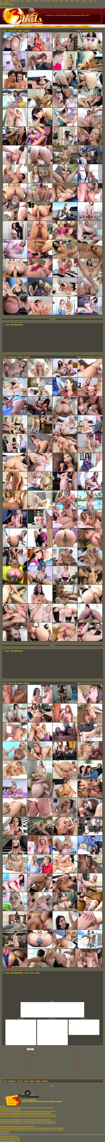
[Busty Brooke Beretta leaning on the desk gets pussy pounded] (14, 69)
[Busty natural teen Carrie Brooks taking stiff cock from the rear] (65, 527)
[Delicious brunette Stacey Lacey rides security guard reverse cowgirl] (39, 414)
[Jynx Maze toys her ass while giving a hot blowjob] (39, 966)
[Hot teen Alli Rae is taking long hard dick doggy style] (90, 740)
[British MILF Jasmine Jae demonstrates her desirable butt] (65, 778)
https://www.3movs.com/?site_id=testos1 (10, 1109)
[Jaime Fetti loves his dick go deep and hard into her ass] (14, 508)
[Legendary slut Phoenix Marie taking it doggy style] (65, 276)
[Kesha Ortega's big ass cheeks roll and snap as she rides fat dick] (90, 314)
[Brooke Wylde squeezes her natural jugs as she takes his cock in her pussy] (14, 257)
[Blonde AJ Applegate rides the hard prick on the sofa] (90, 239)
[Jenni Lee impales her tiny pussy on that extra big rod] (90, 69)
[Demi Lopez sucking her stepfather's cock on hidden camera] (90, 778)
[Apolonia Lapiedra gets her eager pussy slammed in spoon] (65, 891)
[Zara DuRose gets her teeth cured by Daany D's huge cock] (65, 395)
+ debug (67, 0)
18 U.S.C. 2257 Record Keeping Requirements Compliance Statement (42, 1101)
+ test (22, 0)
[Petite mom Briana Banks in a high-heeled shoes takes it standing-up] (14, 565)
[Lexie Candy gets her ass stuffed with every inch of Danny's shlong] (90, 584)
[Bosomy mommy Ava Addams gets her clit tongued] (14, 621)
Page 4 (26, 7)
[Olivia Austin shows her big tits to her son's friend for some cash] (39, 853)
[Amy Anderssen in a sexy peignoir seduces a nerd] (90, 470)
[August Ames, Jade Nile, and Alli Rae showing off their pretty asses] (39, 201)
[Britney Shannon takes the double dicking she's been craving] (14, 702)
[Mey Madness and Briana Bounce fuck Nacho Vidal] (90, 452)
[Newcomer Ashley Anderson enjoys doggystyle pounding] (39, 640)
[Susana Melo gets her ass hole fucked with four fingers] (39, 929)
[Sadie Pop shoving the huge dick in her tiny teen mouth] (39, 125)
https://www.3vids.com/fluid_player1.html (10, 1141)
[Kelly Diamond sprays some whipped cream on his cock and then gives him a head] (14, 834)
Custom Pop (3, 1106)
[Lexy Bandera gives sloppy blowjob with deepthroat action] (90, 872)
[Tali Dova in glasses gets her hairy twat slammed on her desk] (39, 527)
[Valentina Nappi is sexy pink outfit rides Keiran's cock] (39, 50)
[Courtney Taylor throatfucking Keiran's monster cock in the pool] (14, 759)
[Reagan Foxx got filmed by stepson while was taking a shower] (65, 69)
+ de (1, 0)
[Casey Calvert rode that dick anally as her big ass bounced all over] (90, 602)
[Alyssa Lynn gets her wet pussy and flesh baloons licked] (65, 853)
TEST (87, 15)
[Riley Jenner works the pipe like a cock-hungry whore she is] (39, 376)
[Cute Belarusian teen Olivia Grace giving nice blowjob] (39, 759)
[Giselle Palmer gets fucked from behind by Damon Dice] (39, 910)
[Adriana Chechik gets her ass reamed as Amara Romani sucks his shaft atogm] (65, 740)
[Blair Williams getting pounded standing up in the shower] (14, 125)
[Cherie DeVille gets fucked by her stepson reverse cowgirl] (65, 452)
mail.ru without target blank (6, 4)
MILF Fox (67, 15)
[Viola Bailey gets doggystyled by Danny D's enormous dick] (14, 295)
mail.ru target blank (4, 2)
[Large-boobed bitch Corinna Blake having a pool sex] (65, 508)
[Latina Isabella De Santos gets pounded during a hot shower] (14, 602)
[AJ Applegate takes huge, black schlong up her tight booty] (65, 489)
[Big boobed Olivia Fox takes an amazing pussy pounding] (14, 778)
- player (72, 0)
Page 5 (30, 7)
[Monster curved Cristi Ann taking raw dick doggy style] (14, 816)
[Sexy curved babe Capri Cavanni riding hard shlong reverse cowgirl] (65, 257)
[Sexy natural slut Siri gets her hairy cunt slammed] (90, 414)
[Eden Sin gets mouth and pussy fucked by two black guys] (65, 106)
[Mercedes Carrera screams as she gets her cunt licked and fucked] (39, 721)
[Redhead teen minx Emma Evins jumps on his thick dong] (14, 721)
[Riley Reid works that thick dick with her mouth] (90, 816)
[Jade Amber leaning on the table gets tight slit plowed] (90, 891)
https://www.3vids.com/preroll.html (8, 1136)
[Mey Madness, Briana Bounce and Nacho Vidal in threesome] (90, 182)
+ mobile (6, 0)
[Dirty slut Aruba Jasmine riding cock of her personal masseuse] (65, 602)
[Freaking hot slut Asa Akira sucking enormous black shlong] (65, 470)
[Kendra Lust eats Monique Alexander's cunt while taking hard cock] (14, 395)
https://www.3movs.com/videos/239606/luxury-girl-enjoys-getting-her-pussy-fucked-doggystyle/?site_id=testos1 (28, 1111)
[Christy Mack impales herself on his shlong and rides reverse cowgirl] (65, 816)
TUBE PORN (46, 26)
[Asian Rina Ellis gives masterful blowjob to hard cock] (65, 88)
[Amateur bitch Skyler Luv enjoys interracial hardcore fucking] (90, 546)
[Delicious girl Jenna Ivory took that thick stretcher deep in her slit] (39, 470)
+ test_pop (35, 0)
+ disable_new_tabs (14, 0)
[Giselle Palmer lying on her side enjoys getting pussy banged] (14, 376)
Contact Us (25, 1100)
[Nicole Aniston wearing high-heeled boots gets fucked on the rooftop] (90, 947)
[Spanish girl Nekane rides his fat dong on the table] (14, 947)
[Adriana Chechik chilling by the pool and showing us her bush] (14, 106)
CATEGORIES (59, 26)
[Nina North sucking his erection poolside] (65, 182)
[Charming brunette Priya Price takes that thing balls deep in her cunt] (14, 163)
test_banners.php (4, 1133)
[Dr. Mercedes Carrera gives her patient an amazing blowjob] (90, 834)
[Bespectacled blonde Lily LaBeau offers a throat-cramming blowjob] (14, 740)
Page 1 (15, 7)
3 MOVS (33, 26)
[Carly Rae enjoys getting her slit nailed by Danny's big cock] (65, 433)
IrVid (82, 15)
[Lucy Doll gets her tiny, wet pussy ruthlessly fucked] (90, 376)
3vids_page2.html (4, 1131)
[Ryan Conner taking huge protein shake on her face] (90, 721)
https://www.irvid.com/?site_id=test (8, 1126)
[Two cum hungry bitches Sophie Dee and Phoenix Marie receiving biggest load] (14, 88)
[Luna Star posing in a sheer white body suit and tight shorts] (39, 602)
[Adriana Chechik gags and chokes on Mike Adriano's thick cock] (14, 910)
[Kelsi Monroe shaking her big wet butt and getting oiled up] (90, 508)
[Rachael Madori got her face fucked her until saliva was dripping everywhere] (39, 565)
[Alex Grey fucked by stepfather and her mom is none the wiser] (39, 546)
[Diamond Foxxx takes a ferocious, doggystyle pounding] (90, 910)
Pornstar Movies (75, 15)
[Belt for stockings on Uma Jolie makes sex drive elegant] (14, 546)
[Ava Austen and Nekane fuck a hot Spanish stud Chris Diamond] (65, 376)
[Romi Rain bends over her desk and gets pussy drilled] (39, 433)
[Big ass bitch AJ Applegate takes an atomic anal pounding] (14, 50)
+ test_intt (41, 0)
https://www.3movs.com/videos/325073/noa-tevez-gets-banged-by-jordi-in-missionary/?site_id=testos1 (25, 1112)
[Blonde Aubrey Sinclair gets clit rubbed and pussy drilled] (65, 640)
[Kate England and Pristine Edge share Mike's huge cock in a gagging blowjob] (65, 834)
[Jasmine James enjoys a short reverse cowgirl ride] (65, 584)
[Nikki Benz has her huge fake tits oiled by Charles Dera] (39, 702)
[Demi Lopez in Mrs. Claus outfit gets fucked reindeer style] (14, 966)
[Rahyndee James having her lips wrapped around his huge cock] (90, 702)
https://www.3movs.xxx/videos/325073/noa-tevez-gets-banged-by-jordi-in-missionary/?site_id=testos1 (25, 1119)
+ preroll (61, 0)
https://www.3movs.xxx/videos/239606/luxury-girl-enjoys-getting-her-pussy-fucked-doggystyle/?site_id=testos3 (27, 1123)
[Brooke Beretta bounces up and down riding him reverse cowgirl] (14, 470)
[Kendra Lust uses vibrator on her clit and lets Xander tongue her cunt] (14, 929)
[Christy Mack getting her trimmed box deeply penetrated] (39, 257)
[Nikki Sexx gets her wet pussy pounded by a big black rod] (39, 144)
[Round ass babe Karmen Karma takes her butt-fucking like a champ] (14, 414)
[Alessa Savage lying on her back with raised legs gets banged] (90, 50)
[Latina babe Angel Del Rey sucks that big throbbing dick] (65, 929)
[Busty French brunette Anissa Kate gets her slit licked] (65, 295)
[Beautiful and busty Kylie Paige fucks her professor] (39, 508)
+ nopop (90, 0)
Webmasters (33, 1100)
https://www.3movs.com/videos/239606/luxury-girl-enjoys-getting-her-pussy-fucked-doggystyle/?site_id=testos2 (28, 1114)
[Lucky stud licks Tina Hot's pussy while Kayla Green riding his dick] (14, 433)
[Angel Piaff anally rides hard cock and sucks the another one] (65, 910)
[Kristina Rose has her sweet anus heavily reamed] (14, 201)
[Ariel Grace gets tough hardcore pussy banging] (90, 106)
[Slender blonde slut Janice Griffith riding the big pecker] (14, 797)
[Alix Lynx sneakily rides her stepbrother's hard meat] (39, 395)
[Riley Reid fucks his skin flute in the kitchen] (65, 50)
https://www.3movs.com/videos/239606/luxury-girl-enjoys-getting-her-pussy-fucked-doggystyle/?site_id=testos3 (28, 1116)
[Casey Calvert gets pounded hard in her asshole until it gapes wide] (90, 929)
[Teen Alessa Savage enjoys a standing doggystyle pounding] (90, 88)
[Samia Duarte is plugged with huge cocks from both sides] (90, 295)
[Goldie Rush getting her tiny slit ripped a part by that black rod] (90, 640)
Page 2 (18, 7)
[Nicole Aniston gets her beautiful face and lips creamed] (90, 144)
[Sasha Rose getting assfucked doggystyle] (65, 621)
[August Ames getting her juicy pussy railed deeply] (65, 872)
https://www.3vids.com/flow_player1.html (10, 1139)
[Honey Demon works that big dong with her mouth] (65, 966)
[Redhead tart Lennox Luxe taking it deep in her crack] (65, 314)
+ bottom (77, 0)
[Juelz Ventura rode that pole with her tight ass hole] (65, 947)
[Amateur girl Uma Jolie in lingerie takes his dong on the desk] (90, 395)
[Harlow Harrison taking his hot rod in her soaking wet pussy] (65, 201)
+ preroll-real (54, 0)
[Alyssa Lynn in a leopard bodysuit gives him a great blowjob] (39, 489)
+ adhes (48, 0)
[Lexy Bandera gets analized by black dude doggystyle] (39, 452)
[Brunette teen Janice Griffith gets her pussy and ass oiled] (90, 276)
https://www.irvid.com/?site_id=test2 (26, 1126)
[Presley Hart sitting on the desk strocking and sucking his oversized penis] (65, 565)
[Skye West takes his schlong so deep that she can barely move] (39, 797)
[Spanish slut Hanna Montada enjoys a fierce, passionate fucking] (65, 797)
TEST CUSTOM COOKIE (6, 7)
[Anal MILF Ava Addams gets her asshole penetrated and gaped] (90, 797)
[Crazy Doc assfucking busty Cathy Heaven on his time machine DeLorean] (90, 163)
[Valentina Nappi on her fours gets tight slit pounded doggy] (14, 891)
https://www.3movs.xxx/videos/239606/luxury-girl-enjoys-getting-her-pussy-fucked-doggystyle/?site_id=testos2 (27, 1121)
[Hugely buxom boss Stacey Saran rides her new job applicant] (39, 584)
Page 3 (22, 7)
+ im (95, 0)
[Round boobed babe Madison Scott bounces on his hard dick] (14, 853)
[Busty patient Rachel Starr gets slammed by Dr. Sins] (65, 125)
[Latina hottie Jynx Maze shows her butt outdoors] (65, 546)
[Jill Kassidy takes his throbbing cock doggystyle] (90, 201)
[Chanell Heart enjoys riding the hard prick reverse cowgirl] (90, 621)
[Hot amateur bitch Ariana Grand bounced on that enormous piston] (39, 220)
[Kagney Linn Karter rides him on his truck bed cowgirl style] (65, 220)
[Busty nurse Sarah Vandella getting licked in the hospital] (14, 182)
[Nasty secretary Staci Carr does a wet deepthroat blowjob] (90, 759)
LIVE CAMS (84, 26)
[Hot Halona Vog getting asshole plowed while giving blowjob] (39, 239)
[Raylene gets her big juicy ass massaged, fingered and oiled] (90, 257)
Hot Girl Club (59, 15)
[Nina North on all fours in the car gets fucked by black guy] (14, 220)
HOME (20, 26)
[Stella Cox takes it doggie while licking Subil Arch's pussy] (65, 759)
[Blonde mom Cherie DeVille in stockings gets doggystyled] (65, 239)
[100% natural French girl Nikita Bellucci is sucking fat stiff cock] (39, 69)
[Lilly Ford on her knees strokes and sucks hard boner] (39, 182)
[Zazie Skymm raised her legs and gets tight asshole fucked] (39, 621)
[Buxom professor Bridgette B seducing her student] (39, 872)
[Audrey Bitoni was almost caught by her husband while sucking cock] (14, 452)
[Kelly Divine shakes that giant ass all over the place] (39, 816)
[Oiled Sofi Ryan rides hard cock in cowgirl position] (14, 276)
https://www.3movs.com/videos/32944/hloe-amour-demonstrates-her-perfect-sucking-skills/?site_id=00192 (26, 1107)
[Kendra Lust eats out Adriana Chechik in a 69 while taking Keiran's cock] (90, 966)
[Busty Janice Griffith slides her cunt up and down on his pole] (90, 125)
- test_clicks (28, 0)
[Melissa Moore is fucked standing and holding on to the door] (65, 144)
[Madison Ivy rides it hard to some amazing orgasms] (65, 163)
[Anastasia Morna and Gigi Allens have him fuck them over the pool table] (39, 314)
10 (101, 30)
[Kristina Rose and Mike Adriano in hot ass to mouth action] (39, 163)
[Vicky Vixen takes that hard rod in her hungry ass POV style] (65, 414)
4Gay (52, 1086)
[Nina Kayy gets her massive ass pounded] (39, 740)
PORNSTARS (72, 26)
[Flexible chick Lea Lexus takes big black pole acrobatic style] (65, 702)
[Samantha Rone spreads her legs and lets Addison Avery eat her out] (14, 489)
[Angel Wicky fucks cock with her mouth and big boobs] (90, 433)
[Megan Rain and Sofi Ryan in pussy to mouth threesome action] (39, 88)
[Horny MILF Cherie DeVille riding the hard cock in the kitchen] (39, 834)
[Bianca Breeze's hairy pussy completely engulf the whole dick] (90, 220)
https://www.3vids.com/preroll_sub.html (9, 1137)
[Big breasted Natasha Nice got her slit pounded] (90, 527)
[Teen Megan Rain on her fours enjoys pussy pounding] (39, 891)
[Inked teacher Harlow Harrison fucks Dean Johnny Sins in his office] (14, 527)
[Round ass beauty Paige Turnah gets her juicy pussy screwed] (14, 314)
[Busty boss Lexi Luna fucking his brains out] (39, 778)
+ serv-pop (84, 0)
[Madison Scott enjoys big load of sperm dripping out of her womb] (39, 276)
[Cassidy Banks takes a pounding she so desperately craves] (90, 489)
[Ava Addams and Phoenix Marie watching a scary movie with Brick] (39, 295)
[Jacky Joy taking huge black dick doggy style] (14, 584)
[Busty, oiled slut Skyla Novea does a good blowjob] (65, 721)
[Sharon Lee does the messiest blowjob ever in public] (14, 144)
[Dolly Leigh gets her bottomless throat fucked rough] (14, 640)
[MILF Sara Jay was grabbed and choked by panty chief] (14, 239)
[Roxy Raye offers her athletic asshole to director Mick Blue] (39, 947)
